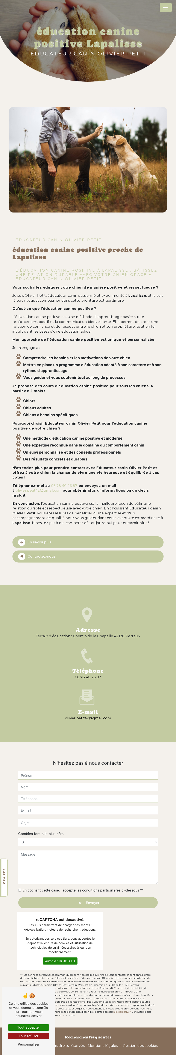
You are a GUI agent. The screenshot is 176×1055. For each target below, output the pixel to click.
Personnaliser (28, 1044)
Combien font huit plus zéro (41, 834)
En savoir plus (39, 542)
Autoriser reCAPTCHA (60, 961)
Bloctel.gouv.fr (121, 1011)
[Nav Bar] (166, 7)
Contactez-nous (41, 556)
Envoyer (92, 903)
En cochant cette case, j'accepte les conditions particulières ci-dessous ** (83, 890)
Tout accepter (28, 1027)
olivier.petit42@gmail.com (39, 490)
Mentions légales (103, 1046)
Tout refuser (28, 1036)
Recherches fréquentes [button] (88, 1037)
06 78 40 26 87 (64, 486)
